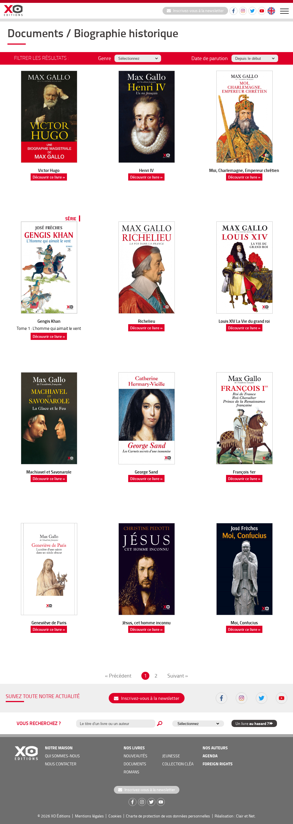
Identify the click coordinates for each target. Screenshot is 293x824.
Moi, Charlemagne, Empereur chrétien (244, 170)
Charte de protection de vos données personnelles (168, 816)
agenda (210, 756)
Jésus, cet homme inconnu (146, 622)
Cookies (115, 816)
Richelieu (146, 321)
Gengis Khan (48, 321)
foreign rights (218, 764)
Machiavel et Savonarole (49, 472)
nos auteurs (215, 748)
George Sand (146, 472)
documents (135, 763)
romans (131, 772)
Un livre (252, 723)
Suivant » (177, 675)
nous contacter (60, 763)
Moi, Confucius (244, 622)
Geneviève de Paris (48, 622)
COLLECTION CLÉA (177, 763)
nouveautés (135, 755)
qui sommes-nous (62, 755)
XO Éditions (60, 816)
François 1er (244, 472)
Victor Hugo (49, 170)
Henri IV (146, 170)
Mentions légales (89, 816)
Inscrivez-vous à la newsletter (198, 10)
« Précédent (118, 675)
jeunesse (171, 755)
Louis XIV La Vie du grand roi (244, 321)
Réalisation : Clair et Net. (235, 816)
